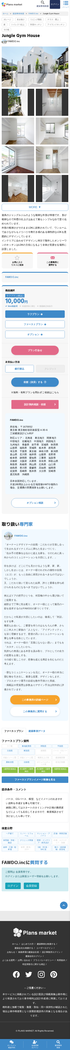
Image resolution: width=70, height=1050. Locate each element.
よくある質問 (8, 960)
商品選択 (10, 290)
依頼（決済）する (34, 382)
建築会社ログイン (33, 956)
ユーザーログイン (44, 948)
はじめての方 (27, 944)
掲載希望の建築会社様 (28, 952)
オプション (33, 334)
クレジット (51, 368)
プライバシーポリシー (43, 960)
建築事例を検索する (46, 944)
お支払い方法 (12, 362)
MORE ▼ (35, 207)
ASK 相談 (18, 318)
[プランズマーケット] (12, 4)
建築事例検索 (18, 14)
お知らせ (11, 952)
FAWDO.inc (33, 14)
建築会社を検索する (24, 948)
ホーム (5, 14)
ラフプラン (33, 314)
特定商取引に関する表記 (33, 964)
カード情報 (8, 377)
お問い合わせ (24, 960)
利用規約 (61, 960)
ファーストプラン (34, 324)
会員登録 (31, 885)
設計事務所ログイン (51, 952)
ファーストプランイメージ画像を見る (35, 779)
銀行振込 (19, 368)
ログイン (13, 885)
